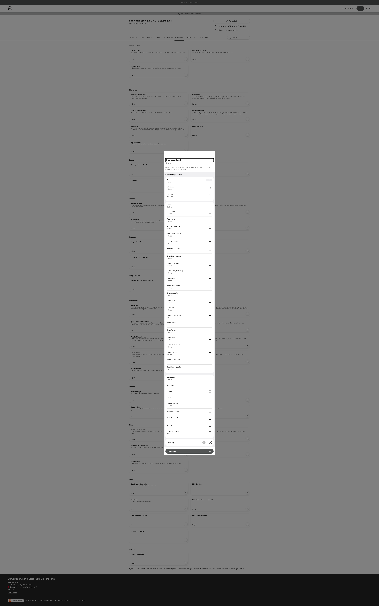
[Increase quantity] (210, 442)
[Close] (212, 154)
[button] (189, 451)
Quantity (170, 442)
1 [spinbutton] (207, 442)
